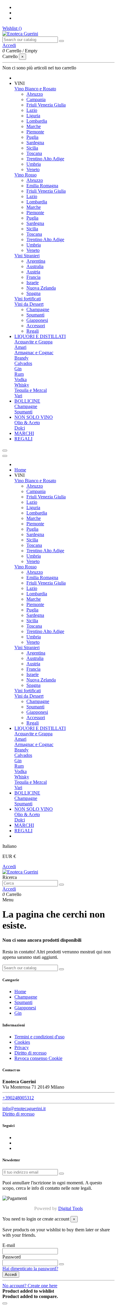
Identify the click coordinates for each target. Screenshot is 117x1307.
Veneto (33, 169)
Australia (35, 266)
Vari (18, 395)
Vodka (20, 379)
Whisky (21, 384)
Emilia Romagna (42, 185)
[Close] (4, 456)
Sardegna (35, 142)
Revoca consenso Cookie (38, 1058)
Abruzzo (34, 94)
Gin (18, 368)
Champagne (37, 309)
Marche (33, 126)
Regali (32, 331)
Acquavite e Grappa (33, 341)
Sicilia (32, 147)
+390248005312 (18, 1097)
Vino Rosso (25, 174)
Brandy (21, 357)
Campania (36, 99)
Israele (32, 282)
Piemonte (35, 131)
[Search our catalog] (61, 41)
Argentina (35, 261)
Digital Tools (70, 1208)
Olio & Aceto (27, 422)
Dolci (19, 427)
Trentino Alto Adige (45, 158)
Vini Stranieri (27, 255)
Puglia (32, 137)
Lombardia (36, 121)
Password (11, 1256)
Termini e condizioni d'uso (39, 1036)
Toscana (34, 153)
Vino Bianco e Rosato (35, 88)
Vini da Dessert (29, 304)
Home (20, 991)
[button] (19, 83)
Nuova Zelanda (41, 287)
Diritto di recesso (30, 1052)
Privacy (21, 1047)
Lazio (31, 110)
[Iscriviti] (61, 1173)
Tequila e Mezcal (30, 390)
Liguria (33, 115)
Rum (19, 374)
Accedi (9, 866)
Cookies (22, 1042)
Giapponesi (37, 320)
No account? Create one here (29, 1285)
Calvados (23, 363)
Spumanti (35, 314)
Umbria (33, 164)
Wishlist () (12, 28)
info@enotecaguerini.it (24, 1108)
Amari (20, 347)
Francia (33, 277)
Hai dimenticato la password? (30, 1268)
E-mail (8, 1245)
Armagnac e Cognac (33, 352)
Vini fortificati (27, 298)
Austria (33, 271)
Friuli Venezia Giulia (46, 104)
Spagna (33, 293)
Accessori (35, 325)
